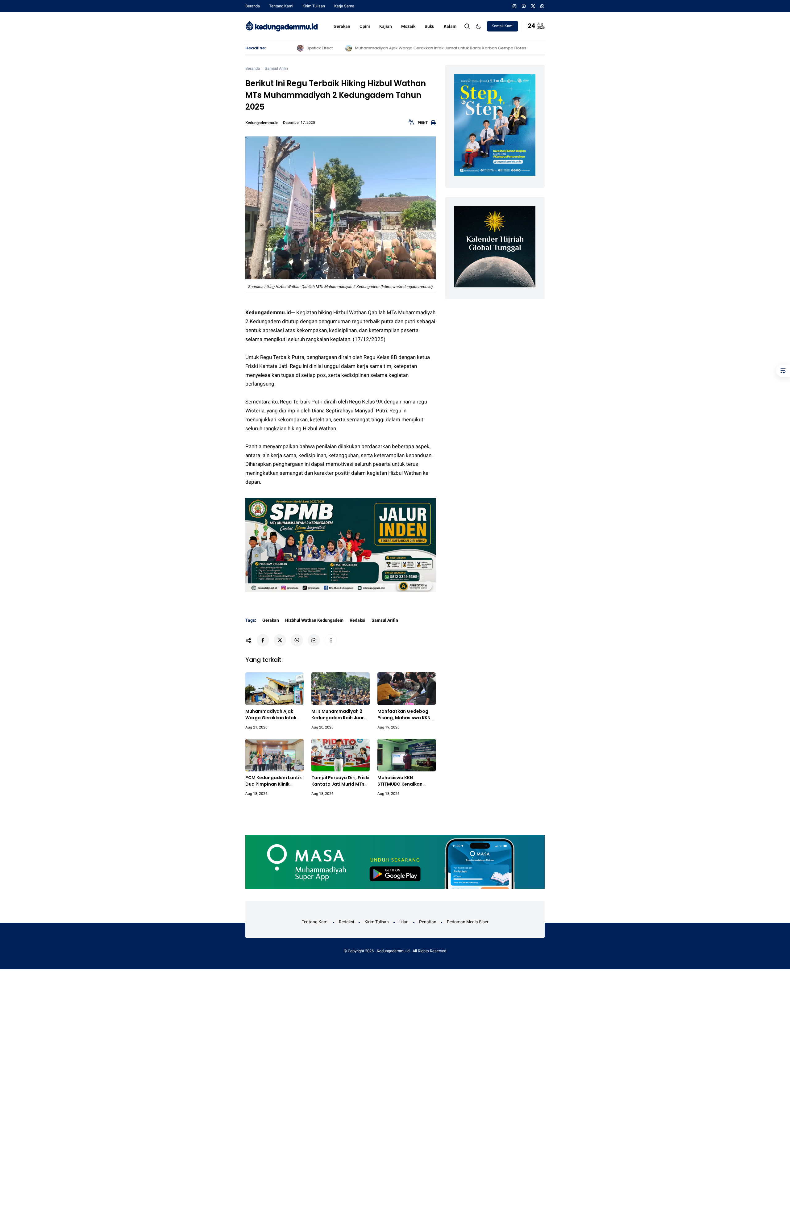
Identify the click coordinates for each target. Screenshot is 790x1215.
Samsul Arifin (276, 68)
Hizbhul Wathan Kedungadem (314, 620)
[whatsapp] (542, 6)
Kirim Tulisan (313, 6)
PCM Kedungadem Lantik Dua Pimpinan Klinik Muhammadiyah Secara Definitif (273, 781)
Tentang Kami (281, 6)
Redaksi (357, 620)
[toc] (783, 371)
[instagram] (514, 6)
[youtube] (524, 6)
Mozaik (408, 26)
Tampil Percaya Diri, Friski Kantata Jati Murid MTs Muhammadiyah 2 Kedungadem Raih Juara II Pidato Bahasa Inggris (340, 781)
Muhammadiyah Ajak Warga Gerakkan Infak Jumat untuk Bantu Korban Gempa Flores (392, 48)
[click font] (411, 124)
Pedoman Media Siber (468, 921)
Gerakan (342, 26)
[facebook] (263, 640)
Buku (429, 26)
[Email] (314, 640)
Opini (365, 26)
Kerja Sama (344, 6)
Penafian (427, 921)
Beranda (252, 6)
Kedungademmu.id (393, 951)
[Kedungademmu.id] (281, 26)
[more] (331, 640)
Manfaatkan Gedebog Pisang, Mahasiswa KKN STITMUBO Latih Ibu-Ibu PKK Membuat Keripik (403, 714)
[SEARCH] (467, 25)
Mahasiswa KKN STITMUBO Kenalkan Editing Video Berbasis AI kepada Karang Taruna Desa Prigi (405, 781)
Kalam (450, 26)
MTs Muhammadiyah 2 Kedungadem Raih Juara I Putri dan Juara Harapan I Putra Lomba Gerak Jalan (340, 714)
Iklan (404, 921)
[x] (533, 6)
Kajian (385, 26)
